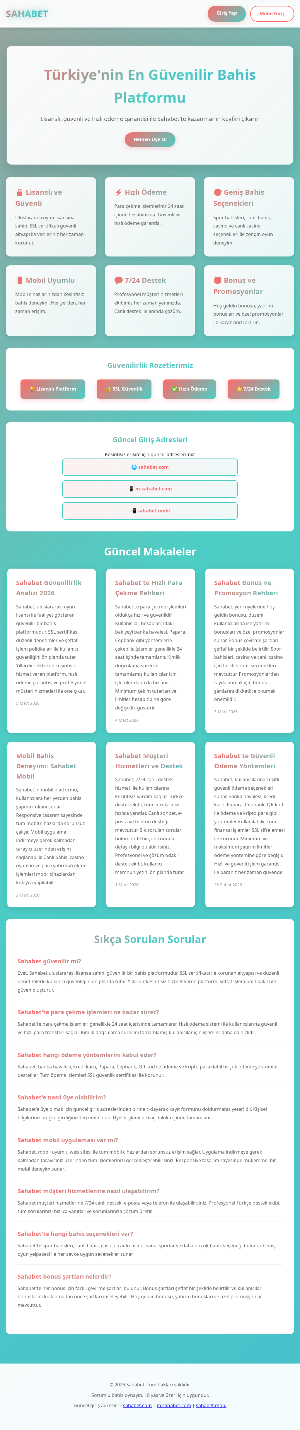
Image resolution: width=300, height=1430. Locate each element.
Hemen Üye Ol (150, 139)
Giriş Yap (227, 13)
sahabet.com (137, 1405)
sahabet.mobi (211, 1405)
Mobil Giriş (272, 13)
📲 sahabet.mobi (150, 510)
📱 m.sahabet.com (150, 488)
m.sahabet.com (174, 1405)
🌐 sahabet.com (150, 467)
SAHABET (27, 13)
